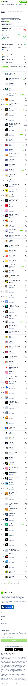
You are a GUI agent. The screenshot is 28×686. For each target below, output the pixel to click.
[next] (22, 581)
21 (18, 581)
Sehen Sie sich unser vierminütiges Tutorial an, (10, 18)
